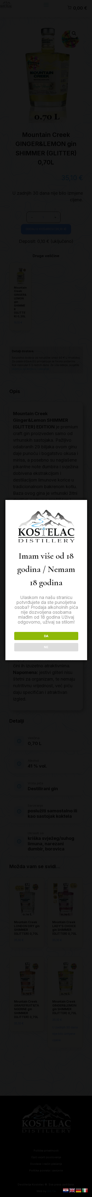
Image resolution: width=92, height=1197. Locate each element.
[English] (72, 1190)
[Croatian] (66, 1190)
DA (46, 636)
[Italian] (85, 1190)
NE (46, 647)
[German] (79, 1190)
